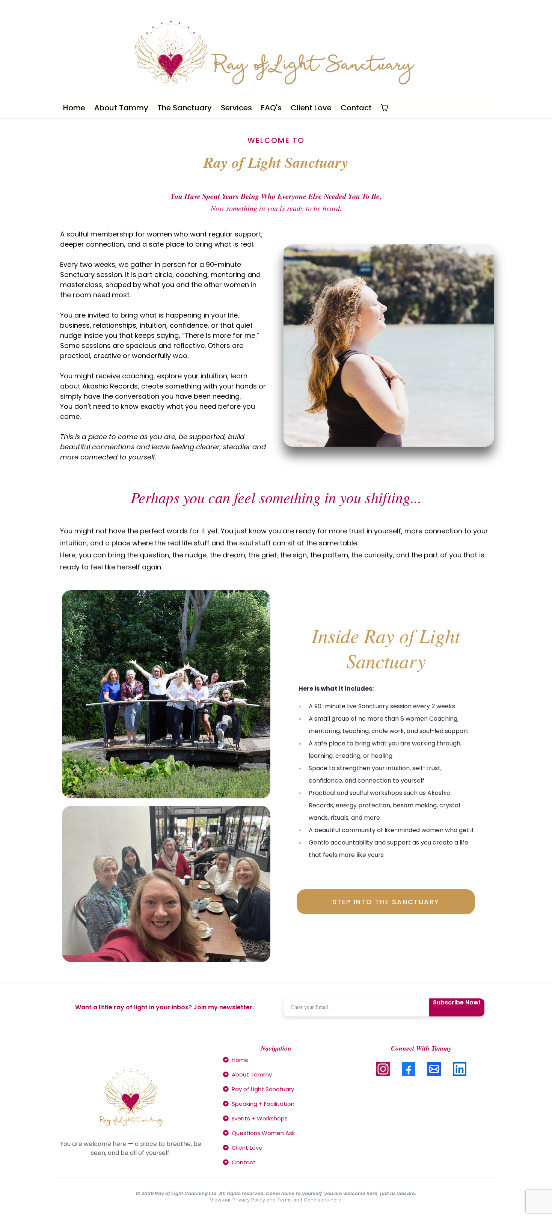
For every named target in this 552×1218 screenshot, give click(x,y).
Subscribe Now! (457, 1002)
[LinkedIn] (459, 1069)
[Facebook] (408, 1069)
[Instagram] (383, 1069)
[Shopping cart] (384, 107)
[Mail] (434, 1069)
